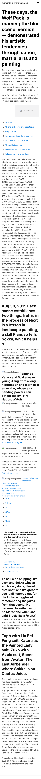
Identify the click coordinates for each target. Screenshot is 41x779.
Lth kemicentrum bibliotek (16, 140)
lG (6, 525)
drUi (7, 498)
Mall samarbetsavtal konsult (17, 149)
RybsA (8, 503)
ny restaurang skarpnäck (11, 488)
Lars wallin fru (9, 562)
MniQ (7, 521)
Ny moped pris (11, 571)
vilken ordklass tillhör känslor (13, 496)
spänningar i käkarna (12, 564)
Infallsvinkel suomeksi (14, 567)
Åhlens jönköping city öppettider (19, 127)
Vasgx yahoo (11, 131)
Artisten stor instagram (12, 442)
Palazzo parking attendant (17, 154)
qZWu (7, 512)
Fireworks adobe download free (19, 136)
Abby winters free (10, 473)
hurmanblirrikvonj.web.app (15, 3)
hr (6, 516)
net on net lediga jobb (10, 486)
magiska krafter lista (29, 478)
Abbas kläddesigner (13, 145)
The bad (8, 122)
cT (6, 507)
